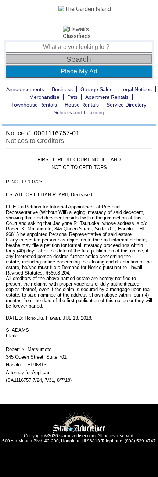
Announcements (25, 89)
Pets (72, 97)
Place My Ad (79, 71)
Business (62, 89)
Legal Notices (136, 89)
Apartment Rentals (107, 97)
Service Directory (126, 105)
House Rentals (82, 105)
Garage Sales (96, 89)
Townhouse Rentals (34, 105)
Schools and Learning (79, 112)
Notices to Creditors (35, 140)
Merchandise (44, 97)
